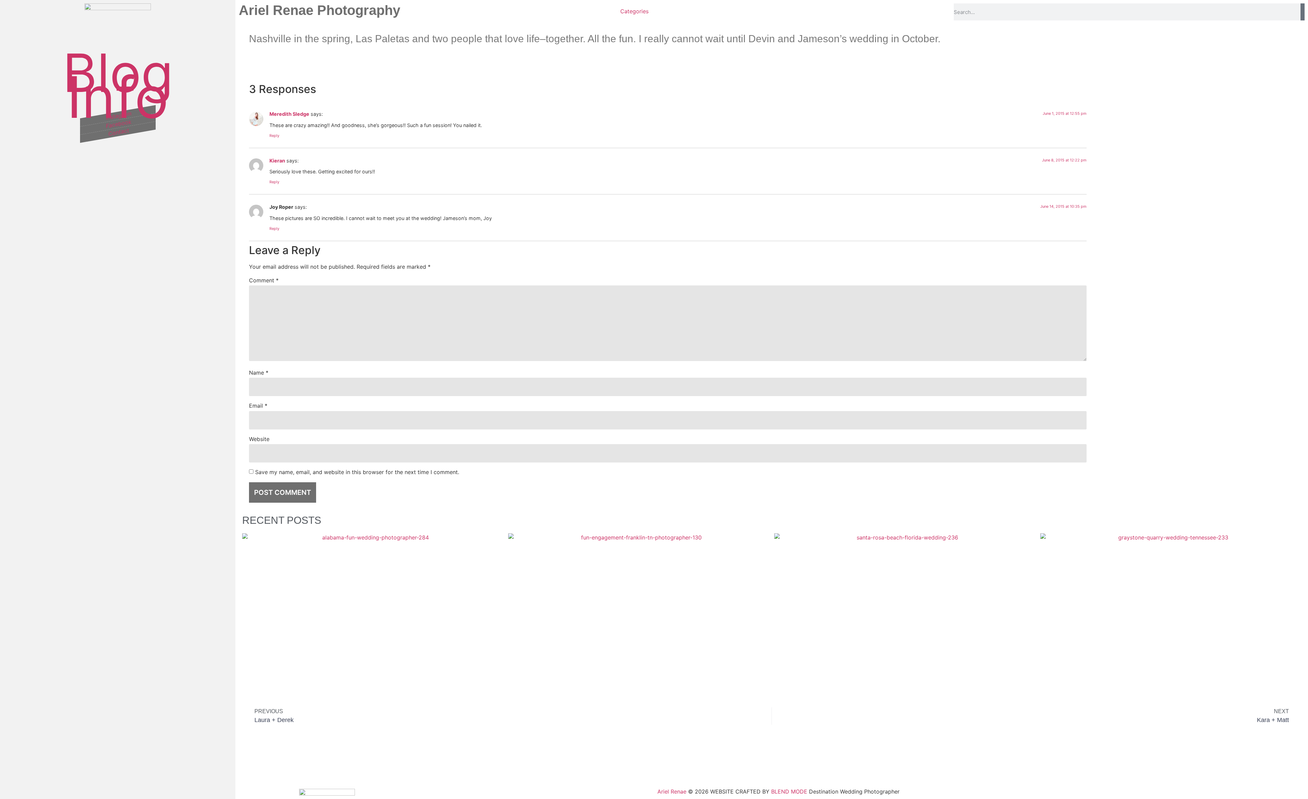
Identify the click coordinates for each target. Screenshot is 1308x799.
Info (118, 97)
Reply (274, 135)
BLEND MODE (789, 791)
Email (258, 405)
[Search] (1303, 11)
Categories (634, 11)
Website (259, 439)
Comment (264, 280)
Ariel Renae (671, 791)
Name (258, 372)
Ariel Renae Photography (319, 10)
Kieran (277, 160)
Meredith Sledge (289, 114)
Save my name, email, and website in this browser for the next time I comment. (357, 472)
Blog (118, 73)
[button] (1012, 65)
